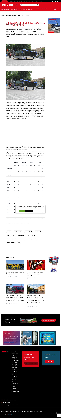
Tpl (6, 8)
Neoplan (17, 239)
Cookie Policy (34, 209)
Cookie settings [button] (29, 210)
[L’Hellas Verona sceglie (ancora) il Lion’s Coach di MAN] (15, 265)
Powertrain (14, 362)
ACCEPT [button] (22, 210)
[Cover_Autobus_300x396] (54, 25)
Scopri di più (49, 361)
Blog (21, 9)
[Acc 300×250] (47, 338)
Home (2, 15)
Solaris (35, 239)
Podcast (36, 1)
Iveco (14, 235)
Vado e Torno (15, 352)
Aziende (29, 8)
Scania (23, 239)
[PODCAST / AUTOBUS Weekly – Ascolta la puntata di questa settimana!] (36, 265)
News (2, 8)
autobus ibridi (28, 231)
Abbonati (4, 1)
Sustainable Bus (15, 360)
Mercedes (9, 239)
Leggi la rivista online (48, 320)
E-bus (9, 8)
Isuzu (8, 235)
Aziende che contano (26, 1)
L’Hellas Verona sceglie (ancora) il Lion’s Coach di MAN (15, 272)
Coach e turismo (16, 8)
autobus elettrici (18, 231)
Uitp (19, 242)
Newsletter (16, 1)
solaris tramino (11, 242)
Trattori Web (14, 367)
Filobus (25, 9)
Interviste (30, 9)
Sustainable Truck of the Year (14, 373)
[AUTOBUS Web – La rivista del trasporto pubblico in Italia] (9, 5)
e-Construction (15, 369)
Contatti (32, 1)
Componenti (24, 8)
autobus (9, 231)
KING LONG (21, 235)
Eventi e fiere (36, 8)
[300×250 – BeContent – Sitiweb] (11, 338)
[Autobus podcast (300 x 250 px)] (29, 338)
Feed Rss (40, 1)
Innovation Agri (15, 391)
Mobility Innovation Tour (7, 9)
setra (29, 239)
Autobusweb (38, 231)
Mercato (34, 235)
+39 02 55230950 (6, 402)
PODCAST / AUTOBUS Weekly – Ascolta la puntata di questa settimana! (35, 273)
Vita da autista (43, 8)
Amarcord (16, 9)
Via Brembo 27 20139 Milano (9, 400)
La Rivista (20, 1)
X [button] (43, 206)
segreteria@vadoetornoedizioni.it (11, 405)
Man (28, 235)
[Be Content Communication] (9, 414)
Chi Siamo (11, 1)
